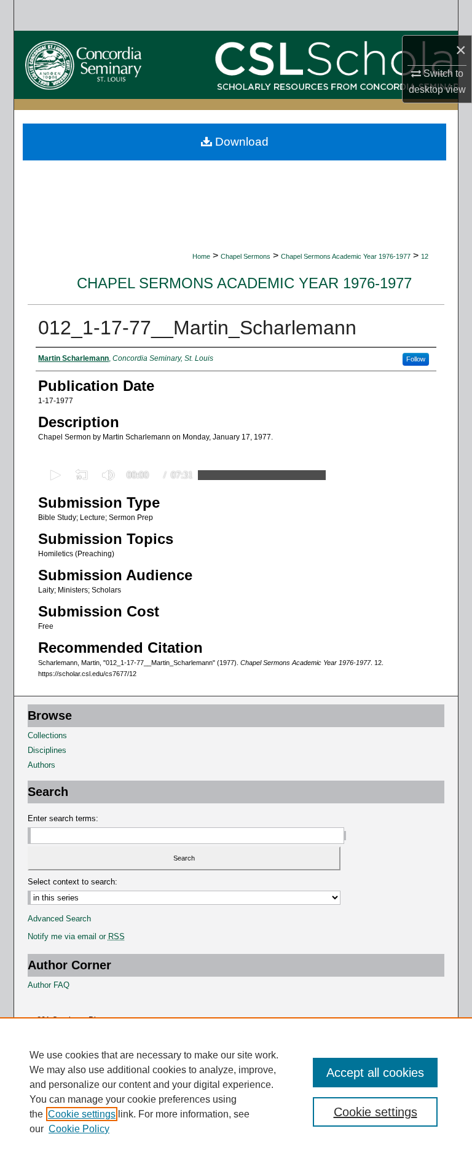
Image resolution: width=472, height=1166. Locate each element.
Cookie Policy (79, 1129)
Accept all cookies (375, 1072)
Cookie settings (82, 1114)
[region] (236, 1091)
